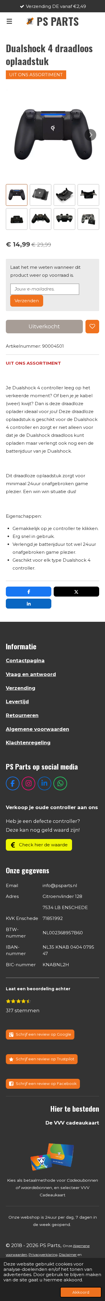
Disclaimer (68, 1255)
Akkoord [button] (80, 1292)
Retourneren (22, 715)
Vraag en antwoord (31, 674)
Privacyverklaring (43, 1255)
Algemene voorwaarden (37, 729)
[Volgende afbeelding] (90, 135)
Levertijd (17, 701)
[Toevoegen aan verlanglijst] (92, 327)
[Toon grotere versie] (52, 1157)
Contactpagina (25, 660)
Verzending (20, 688)
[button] (16, 195)
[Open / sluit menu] (9, 21)
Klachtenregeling (28, 742)
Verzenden (27, 300)
